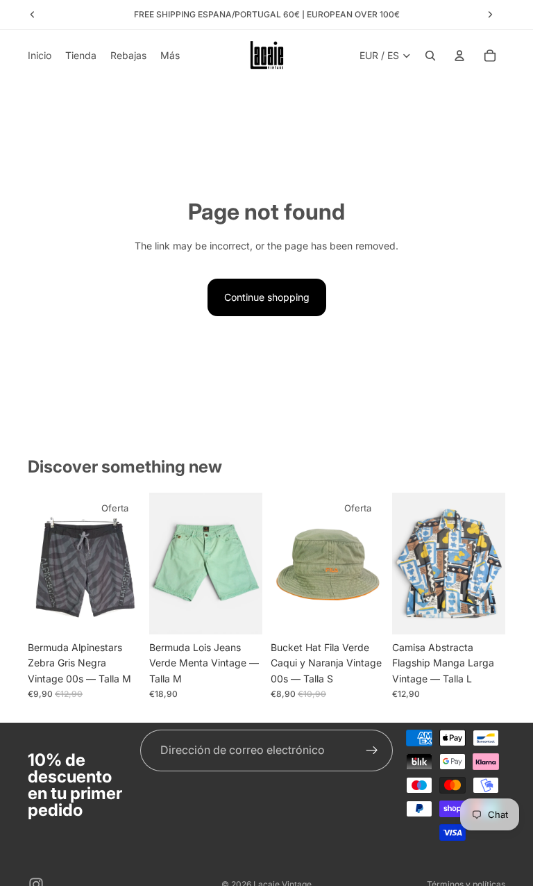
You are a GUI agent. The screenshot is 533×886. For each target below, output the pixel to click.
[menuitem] (170, 55)
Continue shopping (267, 297)
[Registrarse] (372, 750)
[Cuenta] (459, 55)
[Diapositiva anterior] (43, 563)
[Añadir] (119, 612)
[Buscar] (430, 55)
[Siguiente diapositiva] (125, 563)
